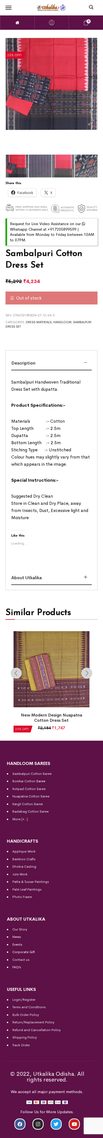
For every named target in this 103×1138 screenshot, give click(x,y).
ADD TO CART (24, 1131)
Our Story (19, 929)
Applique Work (23, 851)
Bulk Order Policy (25, 1015)
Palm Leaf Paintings (26, 889)
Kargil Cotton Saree (27, 804)
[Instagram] (38, 1124)
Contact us (20, 960)
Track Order (21, 1045)
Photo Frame (22, 897)
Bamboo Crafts (23, 859)
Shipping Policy (24, 1037)
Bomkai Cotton (23, 781)
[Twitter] (56, 1124)
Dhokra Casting (24, 866)
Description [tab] (23, 363)
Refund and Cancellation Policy (36, 1030)
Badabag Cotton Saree (30, 811)
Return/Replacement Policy (33, 1022)
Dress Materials (39, 322)
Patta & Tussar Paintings (30, 882)
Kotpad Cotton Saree (29, 789)
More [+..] (20, 819)
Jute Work (19, 874)
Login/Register (23, 999)
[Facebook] (20, 1124)
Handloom (62, 322)
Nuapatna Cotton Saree (30, 796)
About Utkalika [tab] (26, 578)
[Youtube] (74, 1124)
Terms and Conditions (29, 1007)
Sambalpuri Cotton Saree (32, 774)
